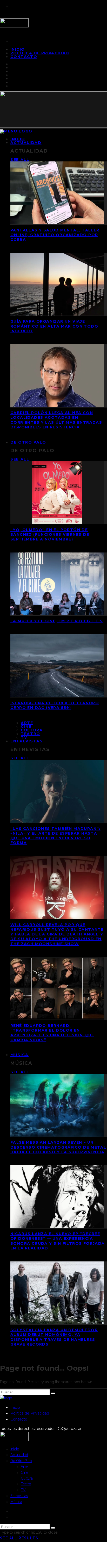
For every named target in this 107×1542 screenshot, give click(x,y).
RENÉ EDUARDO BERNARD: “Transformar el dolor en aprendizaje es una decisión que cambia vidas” (52, 1032)
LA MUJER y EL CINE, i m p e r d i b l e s (56, 621)
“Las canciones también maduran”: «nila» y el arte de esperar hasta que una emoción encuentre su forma (55, 835)
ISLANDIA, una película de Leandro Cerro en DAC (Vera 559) (54, 705)
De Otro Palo (28, 442)
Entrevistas (26, 741)
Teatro (30, 733)
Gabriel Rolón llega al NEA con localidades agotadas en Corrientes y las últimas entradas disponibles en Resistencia (56, 419)
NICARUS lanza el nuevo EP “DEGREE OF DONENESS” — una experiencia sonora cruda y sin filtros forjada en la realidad (57, 1240)
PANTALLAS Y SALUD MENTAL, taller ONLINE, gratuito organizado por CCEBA (54, 235)
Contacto (23, 56)
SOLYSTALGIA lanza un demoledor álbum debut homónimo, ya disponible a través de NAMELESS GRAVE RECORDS (54, 1337)
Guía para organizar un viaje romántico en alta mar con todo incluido (54, 326)
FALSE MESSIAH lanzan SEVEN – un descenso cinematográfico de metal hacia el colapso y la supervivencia (58, 1147)
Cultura (32, 730)
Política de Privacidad (39, 53)
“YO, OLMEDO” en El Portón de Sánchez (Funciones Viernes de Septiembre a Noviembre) (49, 534)
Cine (26, 726)
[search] (53, 1393)
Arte (27, 722)
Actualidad (26, 142)
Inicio (15, 1407)
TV (23, 1490)
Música (19, 1054)
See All (19, 159)
